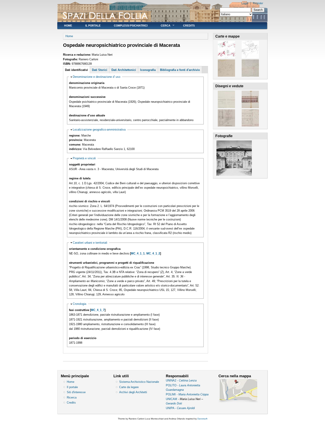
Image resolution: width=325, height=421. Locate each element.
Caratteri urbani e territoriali (90, 242)
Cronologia (79, 303)
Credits (189, 25)
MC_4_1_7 (98, 310)
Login (244, 3)
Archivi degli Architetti (133, 392)
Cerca (162, 25)
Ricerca (71, 397)
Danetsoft (202, 418)
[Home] (105, 19)
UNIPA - (180, 408)
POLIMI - (187, 394)
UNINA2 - (181, 380)
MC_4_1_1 (138, 253)
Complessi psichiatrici (130, 25)
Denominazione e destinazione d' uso (96, 76)
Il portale (93, 25)
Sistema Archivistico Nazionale (139, 381)
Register (258, 3)
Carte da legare (129, 387)
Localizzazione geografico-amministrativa (99, 129)
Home (68, 25)
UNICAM (172, 399)
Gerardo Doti (174, 403)
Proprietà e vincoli (84, 158)
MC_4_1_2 (153, 253)
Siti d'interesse (76, 392)
